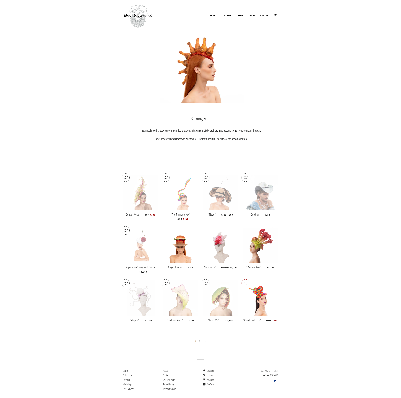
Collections (127, 375)
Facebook (210, 370)
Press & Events (128, 389)
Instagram (210, 380)
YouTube (210, 384)
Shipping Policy (169, 380)
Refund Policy (168, 384)
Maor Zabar (273, 370)
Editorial (126, 380)
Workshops (127, 384)
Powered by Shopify (270, 374)
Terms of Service (169, 389)
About (251, 15)
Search (125, 370)
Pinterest (210, 375)
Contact (265, 15)
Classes (228, 15)
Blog (240, 15)
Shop (213, 15)
